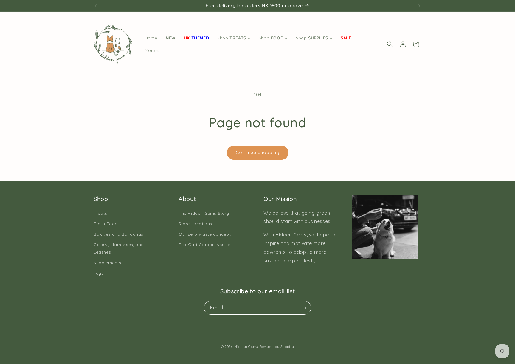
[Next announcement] (419, 5)
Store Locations (195, 223)
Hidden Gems (246, 347)
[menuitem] (151, 38)
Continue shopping (258, 152)
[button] (389, 44)
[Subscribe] (304, 308)
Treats (100, 213)
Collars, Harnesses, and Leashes (119, 248)
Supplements (107, 262)
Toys (98, 273)
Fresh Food (106, 223)
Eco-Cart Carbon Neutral (205, 244)
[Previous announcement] (95, 5)
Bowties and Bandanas (118, 233)
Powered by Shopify (276, 347)
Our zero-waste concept (205, 233)
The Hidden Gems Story (204, 213)
